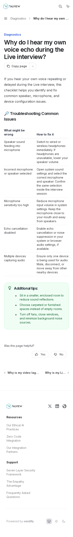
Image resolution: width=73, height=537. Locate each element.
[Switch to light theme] (56, 521)
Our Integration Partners (16, 449)
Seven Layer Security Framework (20, 472)
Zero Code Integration (13, 438)
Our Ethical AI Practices (15, 427)
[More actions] (32, 66)
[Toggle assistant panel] (68, 6)
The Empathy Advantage (15, 483)
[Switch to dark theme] (64, 521)
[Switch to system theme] (49, 521)
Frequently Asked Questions (18, 495)
